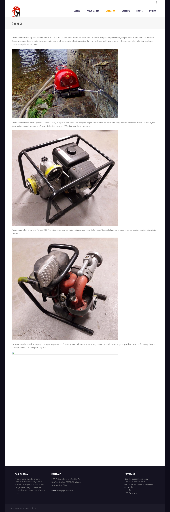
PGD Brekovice (130, 493)
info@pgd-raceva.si (65, 490)
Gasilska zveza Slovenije (134, 481)
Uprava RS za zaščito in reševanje (138, 484)
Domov (77, 10)
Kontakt (153, 10)
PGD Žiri (127, 490)
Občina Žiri (128, 487)
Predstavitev (93, 10)
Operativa (110, 10)
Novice (139, 10)
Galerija (126, 10)
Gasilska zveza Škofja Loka (136, 479)
